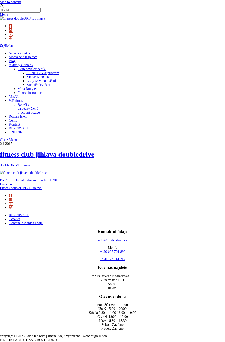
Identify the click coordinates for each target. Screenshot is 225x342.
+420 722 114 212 (112, 259)
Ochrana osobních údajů (26, 223)
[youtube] (11, 34)
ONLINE (15, 132)
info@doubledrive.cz (112, 240)
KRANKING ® (37, 77)
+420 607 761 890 (112, 251)
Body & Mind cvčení (41, 81)
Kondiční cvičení (38, 85)
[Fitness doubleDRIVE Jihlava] (22, 18)
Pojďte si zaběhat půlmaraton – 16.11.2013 (29, 180)
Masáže (14, 96)
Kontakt (14, 124)
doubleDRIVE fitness (15, 165)
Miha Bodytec (27, 89)
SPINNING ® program (42, 73)
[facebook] (10, 26)
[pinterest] (10, 38)
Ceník (13, 120)
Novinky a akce (20, 53)
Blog (12, 61)
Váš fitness (16, 100)
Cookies (14, 219)
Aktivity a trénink (21, 65)
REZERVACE (19, 128)
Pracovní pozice (29, 112)
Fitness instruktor (29, 93)
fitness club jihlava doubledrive (47, 154)
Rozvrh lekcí (18, 116)
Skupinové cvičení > (32, 69)
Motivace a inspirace (23, 57)
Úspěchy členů (28, 108)
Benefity (23, 104)
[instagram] (10, 30)
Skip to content (10, 2)
